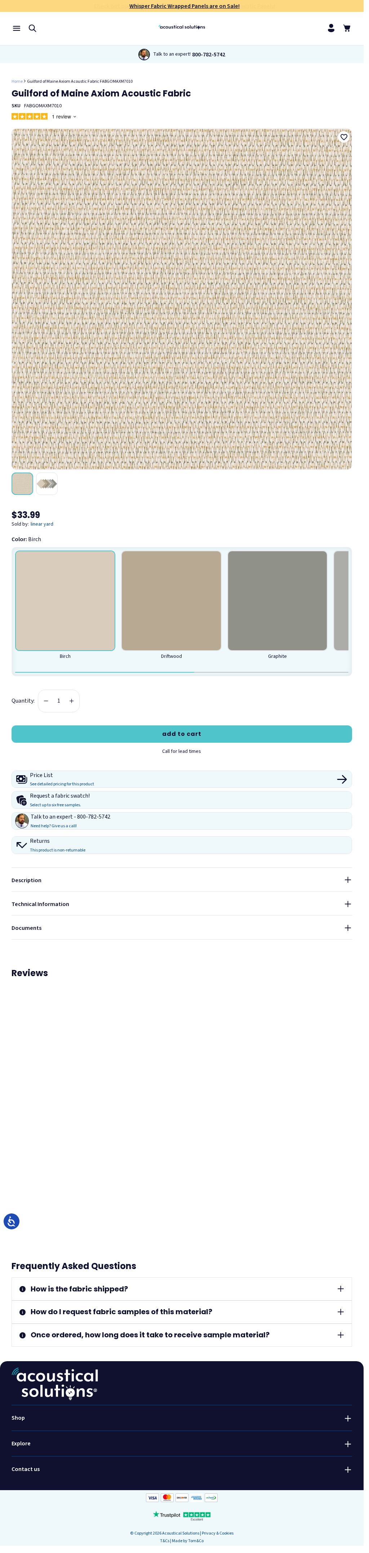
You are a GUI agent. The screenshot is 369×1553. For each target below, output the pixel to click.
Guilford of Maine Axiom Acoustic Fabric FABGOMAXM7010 (80, 81)
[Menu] (17, 28)
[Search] (32, 28)
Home (17, 81)
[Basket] (347, 28)
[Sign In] (331, 28)
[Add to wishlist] (344, 137)
